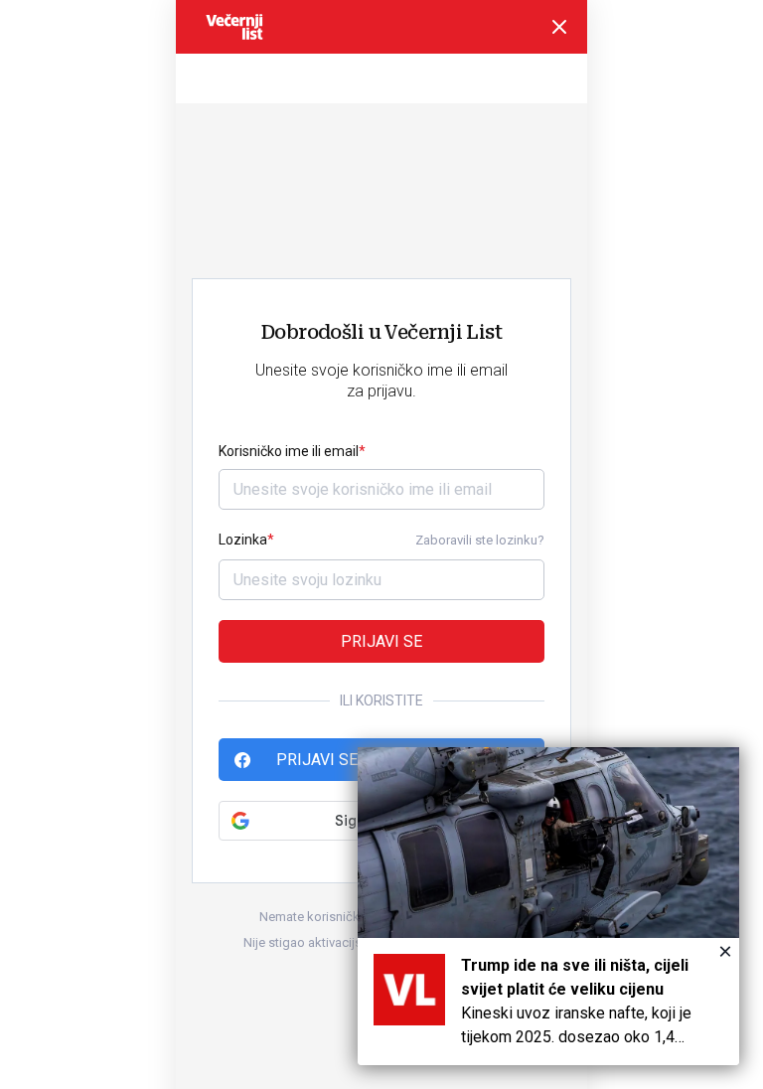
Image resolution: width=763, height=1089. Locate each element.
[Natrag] (559, 27)
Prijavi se (381, 641)
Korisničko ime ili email (289, 451)
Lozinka (243, 539)
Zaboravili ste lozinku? (479, 540)
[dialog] (548, 906)
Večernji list (234, 27)
